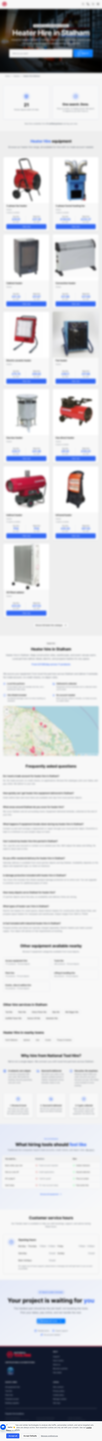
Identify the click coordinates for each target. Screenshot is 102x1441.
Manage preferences (49, 1436)
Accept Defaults (30, 1436)
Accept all (13, 1436)
